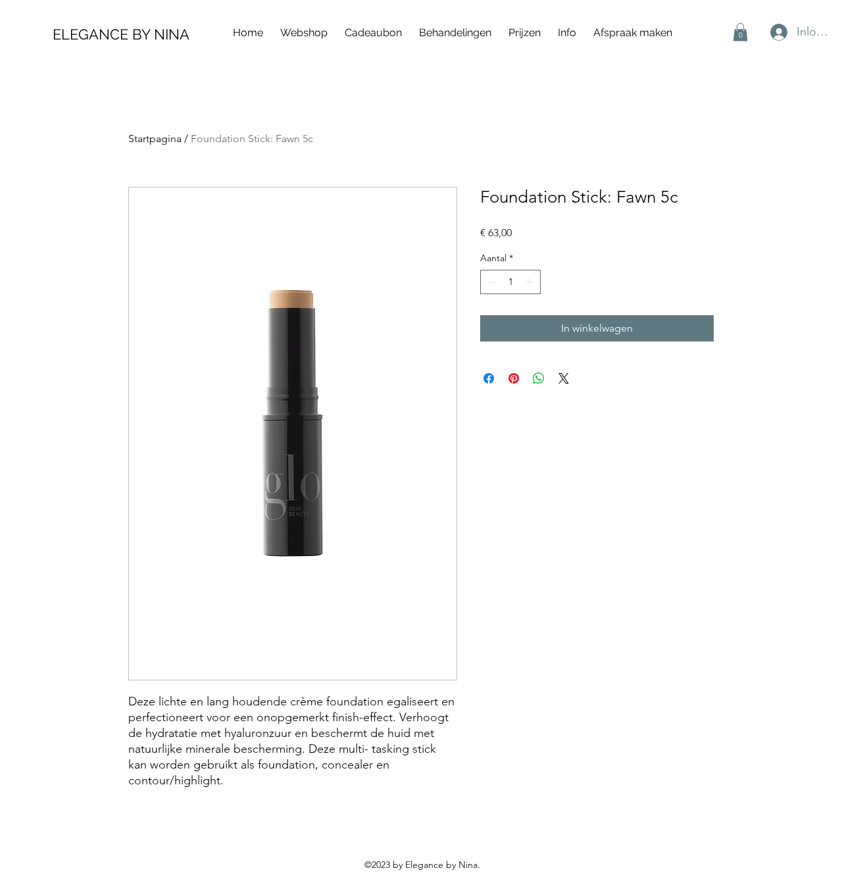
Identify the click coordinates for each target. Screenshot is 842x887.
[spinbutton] (510, 281)
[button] (567, 32)
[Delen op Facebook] (489, 378)
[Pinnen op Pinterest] (514, 378)
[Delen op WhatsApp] (539, 378)
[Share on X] (564, 378)
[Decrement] (490, 281)
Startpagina (155, 138)
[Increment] (530, 281)
